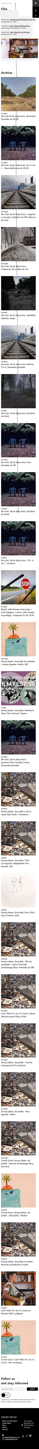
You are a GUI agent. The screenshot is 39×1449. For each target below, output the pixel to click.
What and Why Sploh (9, 1421)
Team (4, 1425)
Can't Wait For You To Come (20, 32)
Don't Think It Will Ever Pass (20, 26)
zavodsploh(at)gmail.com (11, 1437)
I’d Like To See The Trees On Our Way (23, 20)
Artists (4, 1427)
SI (35, 16)
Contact (5, 1429)
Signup (32, 1389)
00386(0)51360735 (11, 1439)
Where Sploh (6, 1423)
